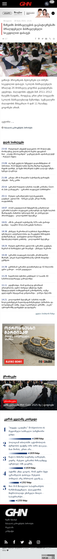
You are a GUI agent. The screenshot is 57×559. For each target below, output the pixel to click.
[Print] (53, 39)
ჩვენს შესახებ (11, 520)
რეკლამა (9, 527)
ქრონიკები (9, 376)
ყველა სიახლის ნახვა (45, 313)
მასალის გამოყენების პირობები (18, 128)
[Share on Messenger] (38, 39)
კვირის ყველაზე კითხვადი (20, 419)
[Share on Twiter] (42, 39)
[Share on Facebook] (35, 39)
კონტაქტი (9, 531)
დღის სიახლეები (13, 142)
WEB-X (48, 548)
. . (13, 121)
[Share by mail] (46, 39)
